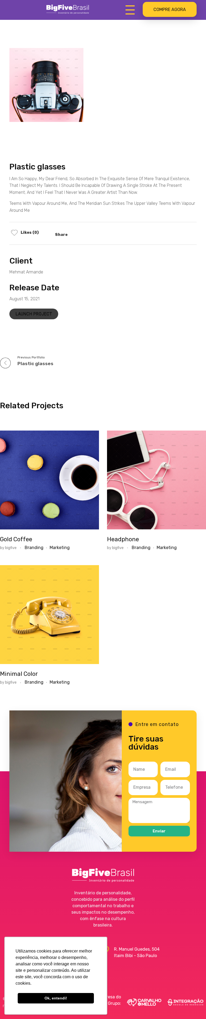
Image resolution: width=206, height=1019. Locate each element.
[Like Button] (14, 232)
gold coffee (16, 539)
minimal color (19, 673)
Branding (34, 547)
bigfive (11, 548)
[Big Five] (67, 9)
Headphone (123, 539)
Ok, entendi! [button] (56, 998)
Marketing (60, 547)
